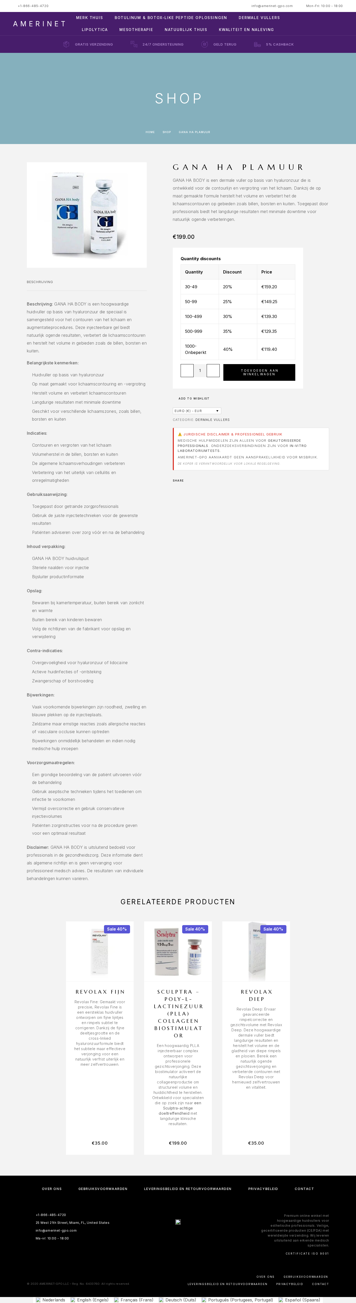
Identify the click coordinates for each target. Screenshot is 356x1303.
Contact (304, 1189)
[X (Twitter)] (183, 1236)
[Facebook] (163, 1236)
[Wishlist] (329, 24)
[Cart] (341, 23)
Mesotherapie (136, 30)
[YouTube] (193, 1236)
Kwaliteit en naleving (246, 30)
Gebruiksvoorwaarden (103, 1189)
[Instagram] (173, 1236)
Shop (167, 132)
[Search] (306, 23)
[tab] (40, 285)
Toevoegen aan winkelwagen (260, 372)
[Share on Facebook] (189, 480)
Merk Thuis (89, 18)
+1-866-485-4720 (33, 6)
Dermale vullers (259, 18)
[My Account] (317, 23)
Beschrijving (40, 282)
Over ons (52, 1189)
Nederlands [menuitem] (53, 1299)
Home (150, 132)
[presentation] (100, 1033)
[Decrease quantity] (187, 370)
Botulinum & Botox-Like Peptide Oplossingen (171, 18)
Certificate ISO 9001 (307, 1253)
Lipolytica (95, 30)
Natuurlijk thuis (186, 30)
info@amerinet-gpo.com (272, 6)
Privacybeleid (263, 1189)
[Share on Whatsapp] (196, 480)
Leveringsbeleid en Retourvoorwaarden (188, 1189)
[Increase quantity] (213, 370)
